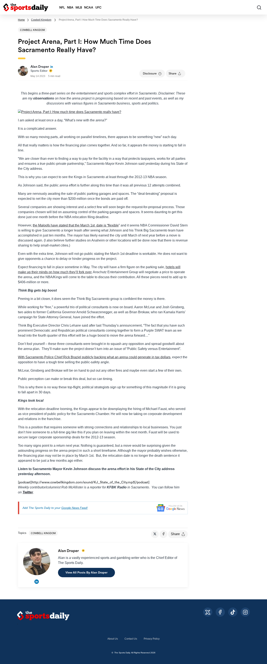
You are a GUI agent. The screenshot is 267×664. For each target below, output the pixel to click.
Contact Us (131, 638)
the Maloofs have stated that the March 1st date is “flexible (76, 225)
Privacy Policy (152, 638)
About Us (112, 638)
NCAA (88, 7)
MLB (79, 7)
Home (21, 19)
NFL (62, 7)
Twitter (28, 492)
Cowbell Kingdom (41, 19)
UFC (98, 7)
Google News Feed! (74, 507)
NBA (70, 7)
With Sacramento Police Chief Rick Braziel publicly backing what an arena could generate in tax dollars (94, 357)
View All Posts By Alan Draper (86, 572)
